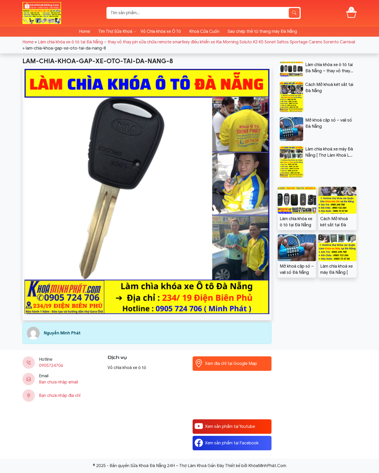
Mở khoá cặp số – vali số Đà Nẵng (297, 269)
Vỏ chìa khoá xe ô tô (127, 367)
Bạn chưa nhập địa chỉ (59, 395)
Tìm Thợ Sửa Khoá (115, 31)
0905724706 (51, 365)
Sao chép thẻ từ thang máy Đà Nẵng (262, 31)
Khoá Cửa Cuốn (204, 31)
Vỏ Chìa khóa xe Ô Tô (161, 31)
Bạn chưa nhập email (58, 382)
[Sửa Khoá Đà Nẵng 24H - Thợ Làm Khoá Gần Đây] (41, 12)
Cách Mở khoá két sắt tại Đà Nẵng (334, 222)
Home (84, 31)
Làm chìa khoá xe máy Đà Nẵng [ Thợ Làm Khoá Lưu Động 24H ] (336, 270)
